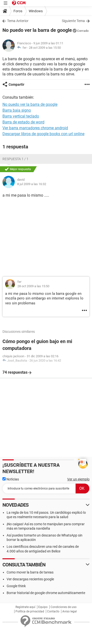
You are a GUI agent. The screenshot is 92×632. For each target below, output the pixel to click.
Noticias (12, 479)
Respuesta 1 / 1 (15, 159)
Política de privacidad (29, 611)
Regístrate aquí (25, 607)
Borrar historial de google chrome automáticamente (46, 593)
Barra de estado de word (23, 122)
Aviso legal (69, 611)
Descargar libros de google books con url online (43, 133)
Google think (16, 586)
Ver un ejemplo (78, 479)
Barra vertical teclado (20, 116)
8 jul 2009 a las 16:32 (31, 184)
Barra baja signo (16, 110)
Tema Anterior (17, 21)
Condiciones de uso (64, 607)
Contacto (53, 611)
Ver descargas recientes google (30, 579)
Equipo (43, 607)
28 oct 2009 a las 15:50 (45, 47)
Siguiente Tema (73, 21)
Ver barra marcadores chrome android (35, 128)
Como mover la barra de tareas (30, 572)
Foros (17, 11)
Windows (36, 11)
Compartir (16, 84)
